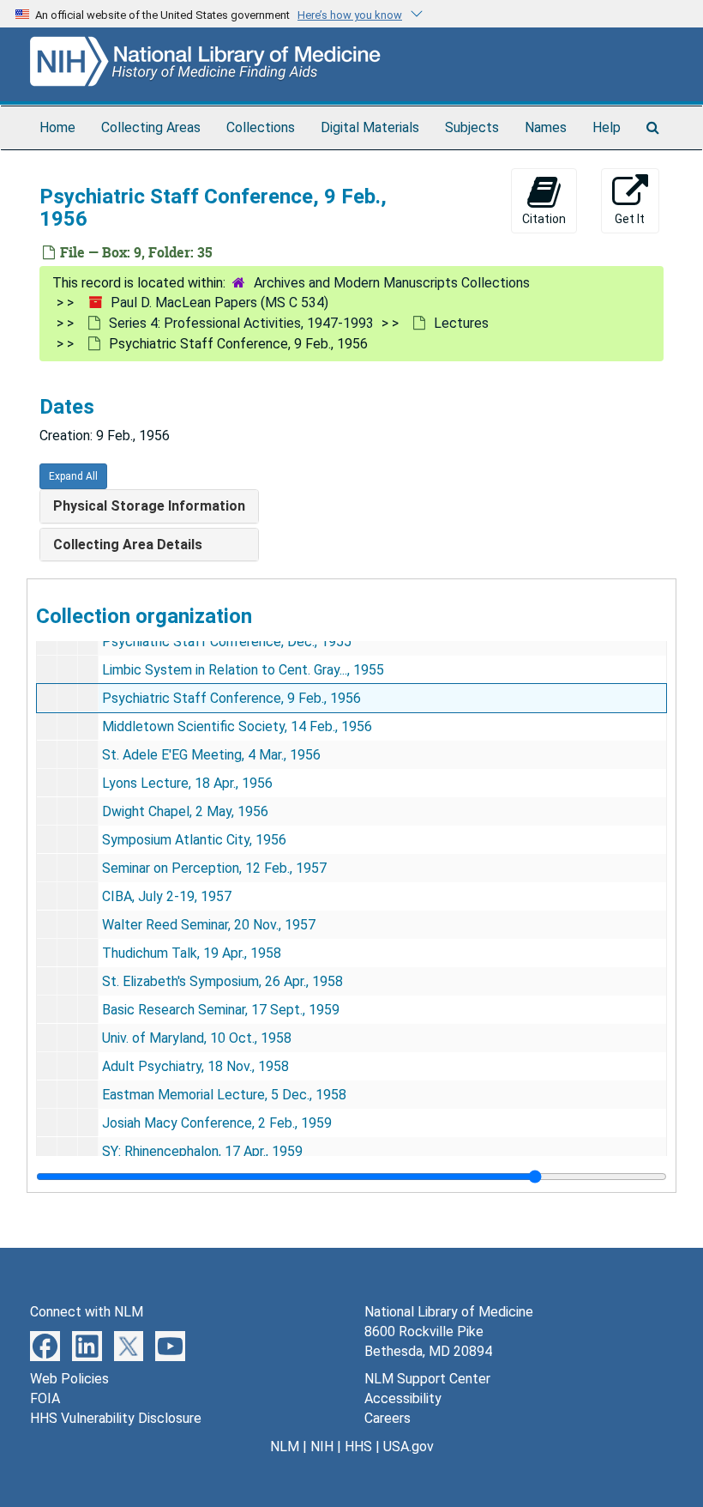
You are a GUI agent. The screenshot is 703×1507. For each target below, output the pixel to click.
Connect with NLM (86, 1312)
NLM (284, 1446)
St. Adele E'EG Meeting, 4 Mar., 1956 (211, 755)
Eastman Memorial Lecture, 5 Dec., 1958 (224, 1094)
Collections (260, 127)
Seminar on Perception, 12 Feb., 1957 (214, 868)
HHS (358, 1446)
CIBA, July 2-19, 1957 (166, 896)
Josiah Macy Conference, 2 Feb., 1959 (217, 1123)
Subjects (472, 127)
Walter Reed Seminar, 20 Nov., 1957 (208, 925)
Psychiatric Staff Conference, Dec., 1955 (227, 641)
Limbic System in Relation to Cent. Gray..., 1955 (243, 670)
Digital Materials (370, 127)
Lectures (461, 323)
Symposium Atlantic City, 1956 (194, 840)
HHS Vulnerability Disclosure (115, 1418)
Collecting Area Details (127, 544)
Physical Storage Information (149, 506)
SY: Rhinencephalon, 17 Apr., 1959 (202, 1151)
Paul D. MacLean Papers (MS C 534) (219, 302)
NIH (321, 1446)
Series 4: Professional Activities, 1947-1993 (241, 323)
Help (606, 127)
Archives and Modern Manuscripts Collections (392, 283)
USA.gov (408, 1446)
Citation (544, 219)
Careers (387, 1418)
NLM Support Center (427, 1379)
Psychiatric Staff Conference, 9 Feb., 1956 (231, 698)
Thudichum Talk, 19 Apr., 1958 (191, 953)
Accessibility (403, 1398)
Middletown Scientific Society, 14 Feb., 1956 (237, 726)
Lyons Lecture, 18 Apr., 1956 (187, 783)
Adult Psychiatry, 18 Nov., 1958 (195, 1066)
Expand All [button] (73, 476)
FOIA (45, 1398)
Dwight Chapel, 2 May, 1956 (185, 811)
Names (546, 127)
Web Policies (69, 1379)
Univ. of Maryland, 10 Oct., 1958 (196, 1038)
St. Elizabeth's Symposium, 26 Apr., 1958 (222, 981)
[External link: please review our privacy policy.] (45, 1344)
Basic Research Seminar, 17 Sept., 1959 (220, 1010)
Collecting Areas (151, 127)
